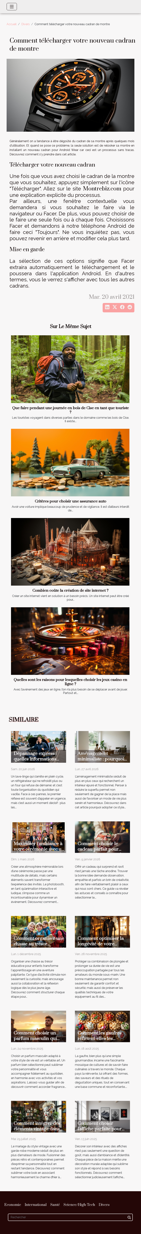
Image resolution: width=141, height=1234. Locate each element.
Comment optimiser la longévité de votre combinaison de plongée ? (103, 947)
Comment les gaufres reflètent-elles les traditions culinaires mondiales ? (100, 1041)
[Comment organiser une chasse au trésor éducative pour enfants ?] (38, 931)
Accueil (12, 24)
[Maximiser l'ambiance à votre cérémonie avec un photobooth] (38, 837)
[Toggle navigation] (12, 6)
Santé (55, 1205)
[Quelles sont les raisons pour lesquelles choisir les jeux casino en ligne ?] (70, 641)
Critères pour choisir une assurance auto (70, 501)
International (36, 1205)
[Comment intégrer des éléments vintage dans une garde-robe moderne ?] (38, 1116)
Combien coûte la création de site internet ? (70, 590)
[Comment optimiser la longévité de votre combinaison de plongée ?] (102, 931)
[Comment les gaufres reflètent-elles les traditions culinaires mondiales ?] (102, 1026)
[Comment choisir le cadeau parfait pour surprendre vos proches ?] (102, 837)
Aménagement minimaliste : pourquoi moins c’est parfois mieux (101, 762)
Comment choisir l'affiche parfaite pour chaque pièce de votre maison (100, 1132)
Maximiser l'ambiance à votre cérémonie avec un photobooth (39, 849)
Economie (12, 1205)
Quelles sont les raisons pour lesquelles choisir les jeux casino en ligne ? (70, 681)
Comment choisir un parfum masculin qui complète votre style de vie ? (37, 1041)
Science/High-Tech (79, 1205)
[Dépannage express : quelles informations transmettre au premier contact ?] (38, 746)
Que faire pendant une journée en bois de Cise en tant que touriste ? (70, 410)
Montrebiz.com (102, 188)
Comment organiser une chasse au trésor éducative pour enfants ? (39, 944)
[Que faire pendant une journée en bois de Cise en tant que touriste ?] (70, 369)
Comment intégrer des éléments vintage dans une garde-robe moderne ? (37, 1132)
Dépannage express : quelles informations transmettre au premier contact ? (38, 762)
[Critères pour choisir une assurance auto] (70, 462)
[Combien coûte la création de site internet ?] (70, 552)
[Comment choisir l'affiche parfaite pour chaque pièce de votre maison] (102, 1116)
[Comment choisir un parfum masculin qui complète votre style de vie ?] (38, 1026)
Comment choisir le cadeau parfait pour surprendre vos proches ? (102, 852)
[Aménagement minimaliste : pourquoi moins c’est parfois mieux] (102, 746)
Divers (25, 24)
